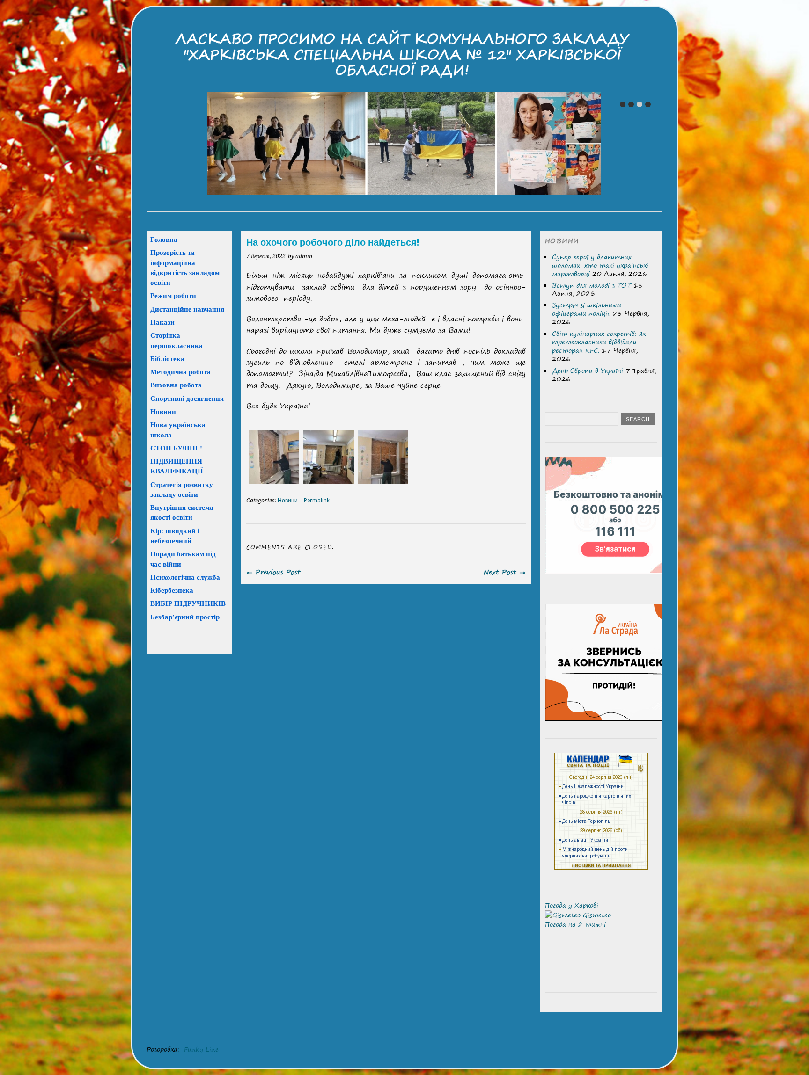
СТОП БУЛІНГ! (176, 448)
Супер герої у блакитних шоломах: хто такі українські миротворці (600, 265)
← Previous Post (273, 572)
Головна (163, 239)
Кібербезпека (171, 590)
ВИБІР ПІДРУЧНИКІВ (188, 603)
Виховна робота (176, 385)
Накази (162, 322)
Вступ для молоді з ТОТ (591, 285)
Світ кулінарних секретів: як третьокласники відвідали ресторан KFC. (599, 342)
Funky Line (201, 1049)
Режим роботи (173, 295)
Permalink (317, 500)
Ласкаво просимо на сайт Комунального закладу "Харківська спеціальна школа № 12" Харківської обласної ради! (402, 54)
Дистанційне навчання (187, 309)
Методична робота (180, 372)
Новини (288, 500)
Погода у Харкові (571, 905)
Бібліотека (167, 359)
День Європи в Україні (587, 370)
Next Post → (505, 572)
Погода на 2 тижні (575, 924)
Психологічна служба (185, 577)
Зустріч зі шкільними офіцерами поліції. (586, 309)
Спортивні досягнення (187, 398)
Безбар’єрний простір (185, 617)
